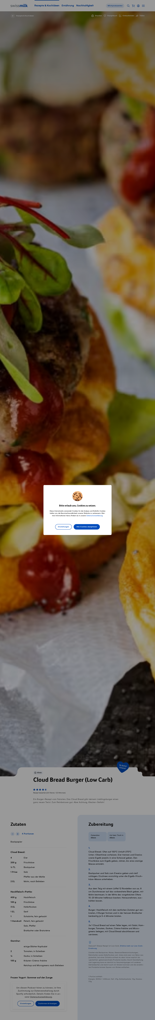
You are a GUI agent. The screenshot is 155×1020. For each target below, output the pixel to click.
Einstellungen (63, 527)
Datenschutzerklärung (94, 516)
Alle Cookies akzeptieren (86, 527)
